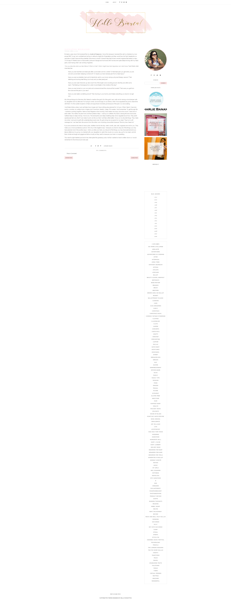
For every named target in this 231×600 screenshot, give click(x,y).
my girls (156, 467)
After (156, 257)
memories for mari (155, 452)
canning (156, 300)
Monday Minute (155, 460)
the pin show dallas (155, 550)
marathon (155, 437)
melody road (155, 447)
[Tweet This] (97, 146)
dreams (155, 359)
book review (155, 282)
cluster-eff (156, 321)
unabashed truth (155, 563)
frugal (155, 388)
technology (155, 542)
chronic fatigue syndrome (155, 316)
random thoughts (155, 501)
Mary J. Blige (155, 442)
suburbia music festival (155, 539)
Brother (156, 290)
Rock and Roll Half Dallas (156, 516)
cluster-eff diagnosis (96, 54)
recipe (155, 509)
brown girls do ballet (155, 293)
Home (107, 2)
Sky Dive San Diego (155, 527)
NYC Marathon (155, 478)
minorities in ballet (155, 457)
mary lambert (156, 444)
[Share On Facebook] (95, 146)
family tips (156, 377)
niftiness (155, 473)
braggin (156, 285)
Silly (155, 524)
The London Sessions (155, 547)
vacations (155, 565)
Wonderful (156, 581)
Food (155, 383)
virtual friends (155, 573)
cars (155, 303)
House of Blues (155, 413)
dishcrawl (155, 352)
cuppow (155, 341)
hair (155, 401)
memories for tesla (156, 455)
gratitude (155, 398)
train (156, 557)
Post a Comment (72, 153)
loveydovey (155, 429)
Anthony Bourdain (156, 264)
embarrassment (155, 367)
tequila (156, 545)
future (155, 390)
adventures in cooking (155, 254)
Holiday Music (156, 408)
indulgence (155, 421)
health (110, 145)
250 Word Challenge (155, 246)
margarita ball (155, 439)
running (156, 519)
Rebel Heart (155, 506)
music (156, 465)
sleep (156, 529)
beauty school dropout (155, 277)
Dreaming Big (155, 357)
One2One (155, 485)
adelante (155, 249)
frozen (155, 385)
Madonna (155, 434)
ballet (155, 275)
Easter (155, 365)
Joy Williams (155, 424)
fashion (156, 380)
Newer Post (68, 157)
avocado (155, 272)
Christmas (155, 311)
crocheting (155, 339)
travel (155, 560)
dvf (155, 362)
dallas (155, 344)
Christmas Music (156, 313)
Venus (155, 568)
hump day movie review (155, 416)
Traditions (156, 555)
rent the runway (156, 511)
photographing (155, 493)
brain (156, 287)
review (155, 514)
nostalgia (155, 475)
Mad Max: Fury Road (156, 431)
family (155, 375)
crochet (156, 336)
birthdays (155, 280)
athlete (156, 269)
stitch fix (155, 537)
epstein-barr (155, 370)
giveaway (155, 393)
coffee (155, 326)
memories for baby (156, 449)
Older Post (134, 157)
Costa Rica (156, 331)
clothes (156, 318)
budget (155, 295)
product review (155, 496)
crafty (155, 334)
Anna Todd (156, 262)
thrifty (155, 552)
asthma (155, 267)
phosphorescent (156, 491)
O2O (155, 483)
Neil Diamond (156, 470)
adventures (155, 251)
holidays (155, 411)
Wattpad (156, 575)
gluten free (155, 395)
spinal (155, 532)
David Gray (156, 349)
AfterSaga (155, 259)
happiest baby (156, 403)
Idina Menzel (155, 419)
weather (156, 578)
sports (155, 534)
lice (155, 426)
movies (155, 462)
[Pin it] (100, 146)
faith (156, 372)
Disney (155, 354)
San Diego (155, 521)
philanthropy (156, 488)
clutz (156, 323)
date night (156, 347)
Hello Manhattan (126, 598)
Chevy (155, 308)
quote (155, 498)
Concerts (155, 329)
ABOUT (114, 2)
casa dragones (155, 305)
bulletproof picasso (155, 298)
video (156, 570)
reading (156, 503)
